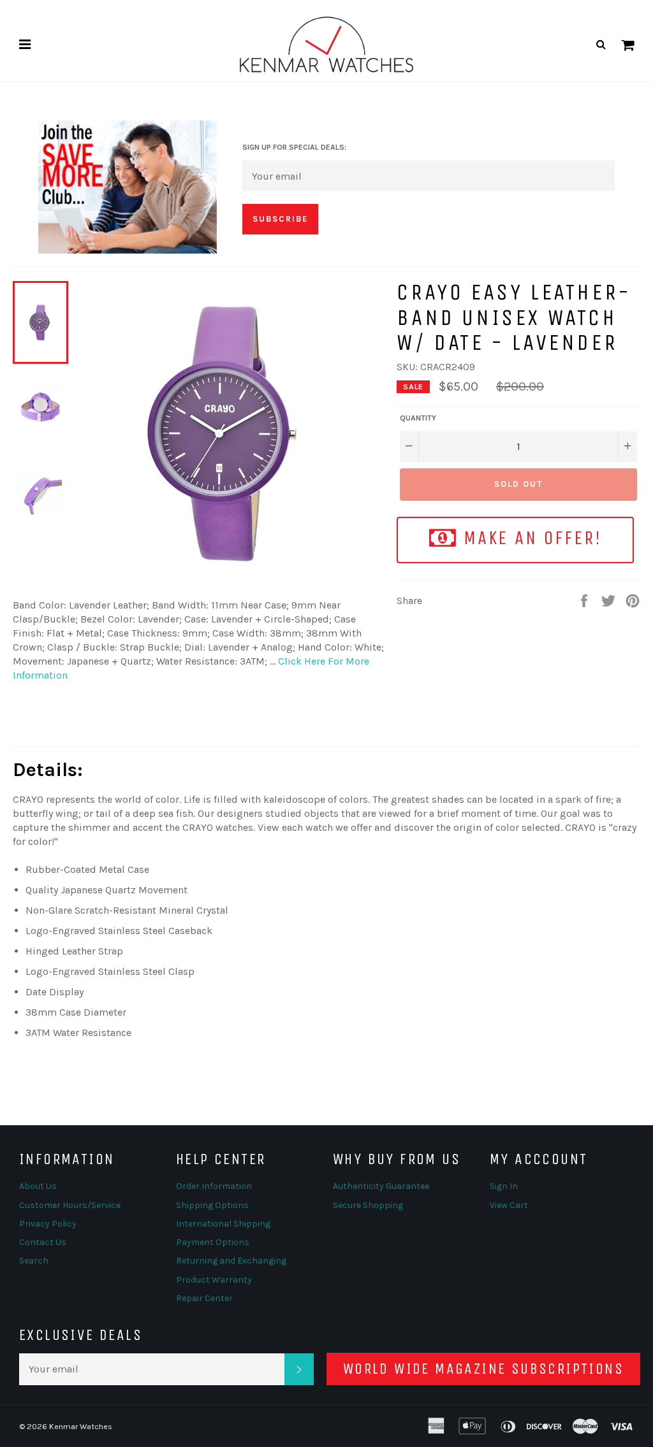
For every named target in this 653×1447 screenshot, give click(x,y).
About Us (38, 1186)
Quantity (418, 418)
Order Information (214, 1186)
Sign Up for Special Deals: (294, 147)
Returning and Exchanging (231, 1260)
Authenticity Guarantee (381, 1186)
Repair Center (204, 1298)
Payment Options (212, 1242)
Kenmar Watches (80, 1426)
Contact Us (42, 1242)
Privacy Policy (48, 1223)
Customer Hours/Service (70, 1205)
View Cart (509, 1205)
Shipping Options (212, 1205)
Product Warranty (214, 1279)
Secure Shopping (368, 1205)
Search (33, 1260)
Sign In (504, 1186)
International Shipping (223, 1223)
